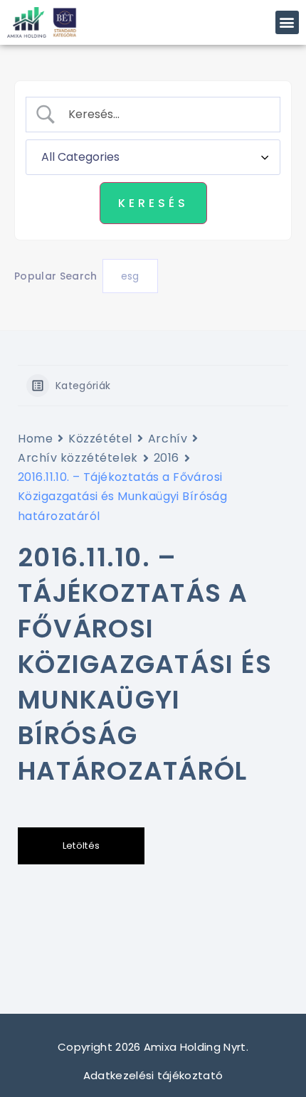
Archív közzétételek (78, 458)
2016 (166, 458)
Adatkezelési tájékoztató (153, 1075)
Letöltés (81, 845)
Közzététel (100, 438)
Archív (167, 438)
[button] (287, 22)
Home (35, 438)
